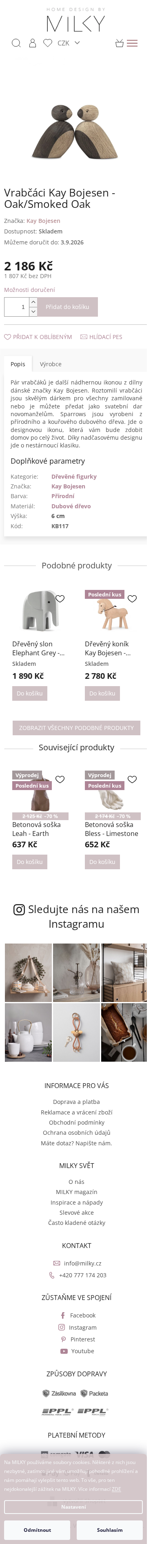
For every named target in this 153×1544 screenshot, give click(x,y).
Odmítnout (37, 1530)
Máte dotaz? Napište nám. (76, 1143)
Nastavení (73, 1506)
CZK (64, 43)
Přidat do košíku (67, 307)
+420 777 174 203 (82, 1275)
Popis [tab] (18, 364)
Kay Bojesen (68, 486)
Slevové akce (77, 1212)
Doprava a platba (76, 1102)
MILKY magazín (77, 1192)
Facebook (82, 1315)
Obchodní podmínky (76, 1122)
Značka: (32, 221)
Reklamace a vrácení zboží (77, 1112)
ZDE (116, 1489)
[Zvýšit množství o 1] (33, 302)
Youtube (82, 1351)
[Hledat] (16, 43)
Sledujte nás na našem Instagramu (84, 916)
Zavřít (47, 329)
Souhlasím (110, 1530)
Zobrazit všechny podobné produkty (76, 728)
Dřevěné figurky (74, 476)
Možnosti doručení (29, 290)
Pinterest (83, 1339)
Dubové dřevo (71, 506)
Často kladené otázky (76, 1223)
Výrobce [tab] (51, 364)
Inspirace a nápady (77, 1202)
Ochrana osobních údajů (77, 1132)
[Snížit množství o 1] (33, 311)
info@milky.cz (83, 1263)
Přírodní (62, 496)
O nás (76, 1182)
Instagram (83, 1327)
